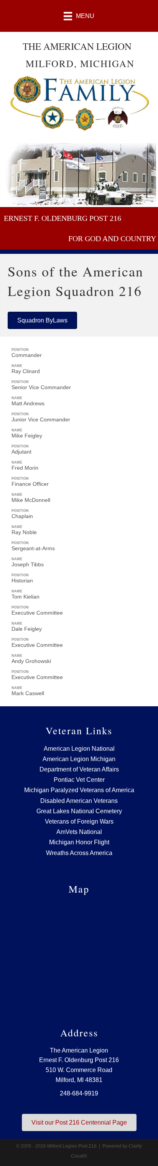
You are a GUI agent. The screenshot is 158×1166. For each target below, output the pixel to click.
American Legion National (79, 748)
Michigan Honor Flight (79, 842)
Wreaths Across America (79, 853)
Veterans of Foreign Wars (79, 821)
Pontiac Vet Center (79, 779)
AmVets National (79, 832)
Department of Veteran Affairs (79, 769)
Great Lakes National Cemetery (79, 811)
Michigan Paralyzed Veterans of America (79, 790)
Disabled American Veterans (79, 801)
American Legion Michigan (79, 759)
